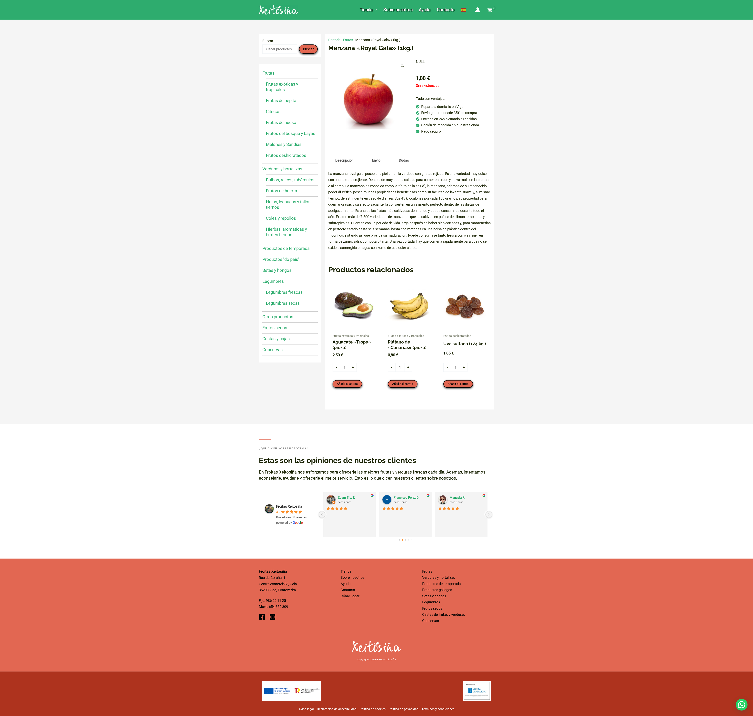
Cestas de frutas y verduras (443, 614)
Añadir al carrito (347, 384)
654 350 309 (278, 607)
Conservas (430, 621)
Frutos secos (432, 608)
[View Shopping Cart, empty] (490, 10)
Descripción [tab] (344, 160)
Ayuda (346, 584)
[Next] (489, 514)
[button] (375, 10)
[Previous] (322, 514)
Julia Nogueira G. (350, 497)
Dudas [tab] (404, 160)
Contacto (348, 590)
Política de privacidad (403, 709)
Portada (334, 40)
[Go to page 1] (402, 540)
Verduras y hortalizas (438, 577)
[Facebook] (262, 617)
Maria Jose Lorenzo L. (409, 497)
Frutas (348, 40)
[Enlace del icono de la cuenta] (478, 10)
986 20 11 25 (276, 600)
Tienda (346, 571)
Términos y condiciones (438, 709)
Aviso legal (306, 709)
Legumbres (431, 602)
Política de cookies (373, 709)
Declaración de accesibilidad (336, 709)
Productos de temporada (441, 584)
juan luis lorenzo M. (463, 497)
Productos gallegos (437, 590)
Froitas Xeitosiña (289, 506)
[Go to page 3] (408, 540)
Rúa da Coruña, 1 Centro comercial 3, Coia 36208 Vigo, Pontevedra (278, 584)
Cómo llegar (350, 596)
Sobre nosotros (352, 577)
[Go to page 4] (411, 539)
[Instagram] (272, 617)
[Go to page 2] (405, 540)
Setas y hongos (434, 596)
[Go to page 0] (399, 539)
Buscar (267, 41)
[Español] (464, 10)
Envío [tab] (376, 160)
